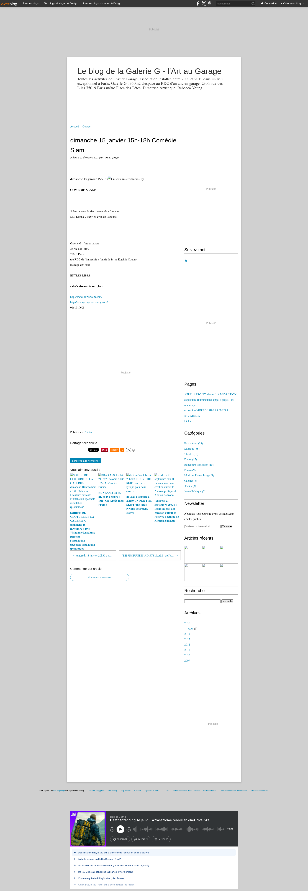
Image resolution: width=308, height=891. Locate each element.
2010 (187, 655)
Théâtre (88, 432)
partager (143, 839)
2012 (187, 644)
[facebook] (198, 3)
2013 (187, 639)
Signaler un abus (152, 790)
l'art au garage (59, 790)
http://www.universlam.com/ (86, 297)
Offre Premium (209, 790)
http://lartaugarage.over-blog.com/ (89, 302)
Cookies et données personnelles (233, 790)
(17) (190, 459)
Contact (87, 126)
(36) (191, 448)
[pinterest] (209, 3)
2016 (187, 623)
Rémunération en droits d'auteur (186, 790)
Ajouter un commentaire (99, 577)
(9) (190, 470)
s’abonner (122, 839)
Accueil (74, 126)
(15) (199, 464)
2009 (187, 660)
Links (187, 421)
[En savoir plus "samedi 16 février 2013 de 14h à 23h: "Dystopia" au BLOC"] (229, 554)
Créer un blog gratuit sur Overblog (102, 790)
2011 (187, 650)
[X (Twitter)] (203, 3)
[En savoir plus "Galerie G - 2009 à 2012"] (193, 554)
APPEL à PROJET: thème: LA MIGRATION (210, 394)
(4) (199, 475)
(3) (190, 480)
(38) (193, 443)
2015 (187, 634)
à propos (163, 839)
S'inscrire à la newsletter (85, 460)
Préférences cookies (259, 790)
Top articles (126, 790)
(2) (194, 491)
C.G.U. (166, 790)
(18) (191, 454)
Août (190, 628)
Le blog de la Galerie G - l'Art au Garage (149, 71)
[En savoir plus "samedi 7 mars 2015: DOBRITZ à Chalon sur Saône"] (211, 554)
